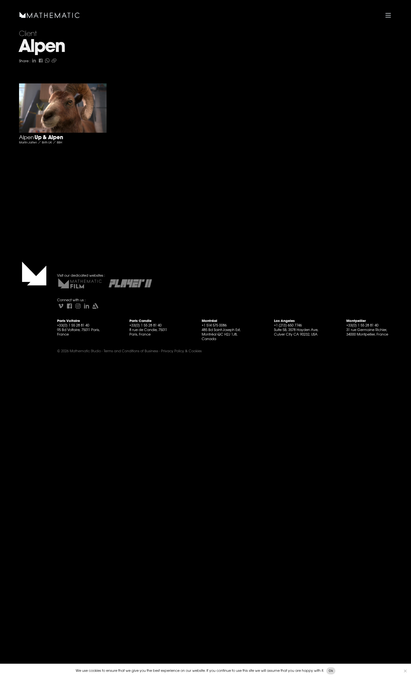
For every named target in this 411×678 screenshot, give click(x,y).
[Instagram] (78, 306)
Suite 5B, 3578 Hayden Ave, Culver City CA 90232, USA (296, 331)
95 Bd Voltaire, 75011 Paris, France (78, 331)
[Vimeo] (61, 306)
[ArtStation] (95, 306)
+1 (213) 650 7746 (288, 325)
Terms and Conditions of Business (131, 351)
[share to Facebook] (41, 60)
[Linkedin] (86, 306)
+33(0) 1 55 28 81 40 (73, 325)
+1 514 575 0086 (214, 325)
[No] (405, 670)
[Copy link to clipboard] (54, 60)
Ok (331, 671)
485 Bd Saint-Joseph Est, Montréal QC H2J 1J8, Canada (221, 334)
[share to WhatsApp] (47, 60)
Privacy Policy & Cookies (181, 351)
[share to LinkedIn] (34, 60)
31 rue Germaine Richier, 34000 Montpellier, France (367, 331)
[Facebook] (69, 306)
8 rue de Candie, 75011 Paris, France (148, 331)
